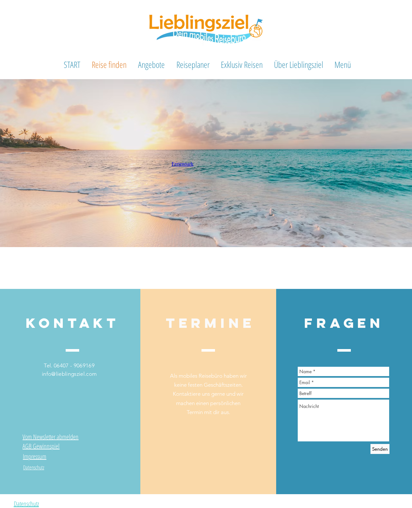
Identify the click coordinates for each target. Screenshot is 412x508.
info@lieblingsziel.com (69, 374)
